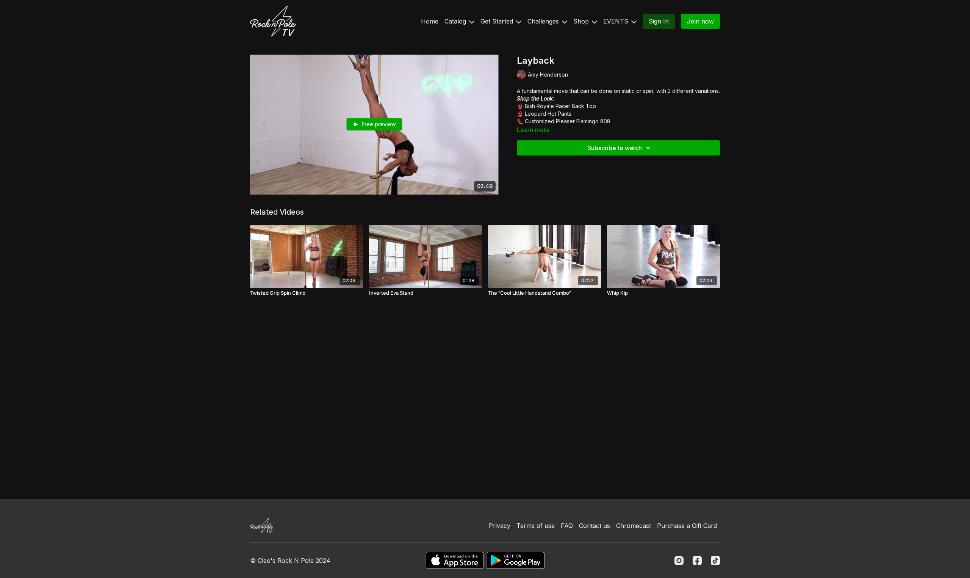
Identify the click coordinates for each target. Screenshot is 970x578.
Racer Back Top (575, 106)
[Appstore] (454, 560)
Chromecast (633, 525)
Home (429, 21)
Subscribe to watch (614, 148)
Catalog (456, 21)
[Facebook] (697, 560)
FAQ (567, 525)
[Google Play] (516, 560)
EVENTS (616, 21)
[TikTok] (715, 560)
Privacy (499, 525)
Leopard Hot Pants (548, 113)
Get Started (497, 21)
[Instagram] (679, 560)
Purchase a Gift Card (687, 525)
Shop (582, 21)
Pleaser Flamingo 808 (583, 121)
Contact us (594, 525)
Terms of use (535, 525)
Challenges (544, 21)
